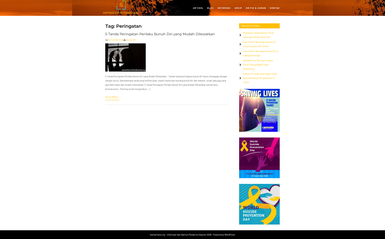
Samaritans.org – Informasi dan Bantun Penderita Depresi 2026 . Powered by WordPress (192, 234)
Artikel (198, 8)
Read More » (112, 97)
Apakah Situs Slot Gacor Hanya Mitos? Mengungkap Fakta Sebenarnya (258, 64)
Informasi (224, 8)
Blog (210, 8)
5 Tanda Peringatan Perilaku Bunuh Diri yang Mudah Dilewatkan (160, 34)
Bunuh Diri (131, 39)
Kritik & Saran (256, 8)
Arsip (238, 8)
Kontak (275, 8)
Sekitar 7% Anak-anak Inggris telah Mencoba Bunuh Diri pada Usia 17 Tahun (260, 78)
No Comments (115, 39)
